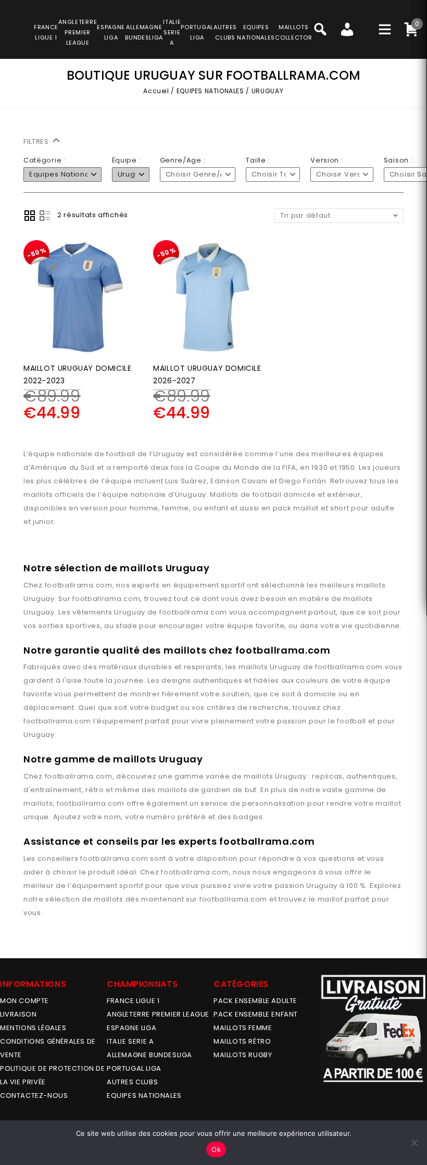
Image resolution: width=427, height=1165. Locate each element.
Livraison (18, 1014)
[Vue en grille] (29, 215)
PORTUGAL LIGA (134, 1068)
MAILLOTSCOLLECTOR (293, 32)
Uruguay (39, 599)
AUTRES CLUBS (132, 1082)
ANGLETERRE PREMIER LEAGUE (77, 32)
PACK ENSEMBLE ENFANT (256, 1014)
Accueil (156, 90)
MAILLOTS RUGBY (243, 1055)
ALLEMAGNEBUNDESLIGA (144, 32)
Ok (216, 1149)
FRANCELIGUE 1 (46, 32)
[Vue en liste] (45, 215)
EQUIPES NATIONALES (210, 90)
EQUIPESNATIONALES (256, 32)
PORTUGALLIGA (197, 32)
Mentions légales (33, 1028)
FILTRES (37, 141)
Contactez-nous (34, 1095)
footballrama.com (78, 585)
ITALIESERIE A (172, 32)
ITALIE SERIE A (130, 1041)
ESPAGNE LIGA (131, 1028)
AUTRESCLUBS (225, 32)
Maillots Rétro (242, 1041)
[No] (414, 1142)
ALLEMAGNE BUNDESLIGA (149, 1055)
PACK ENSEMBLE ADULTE (255, 1001)
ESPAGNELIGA (111, 32)
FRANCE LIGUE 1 (133, 1001)
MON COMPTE (24, 1001)
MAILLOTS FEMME (243, 1028)
